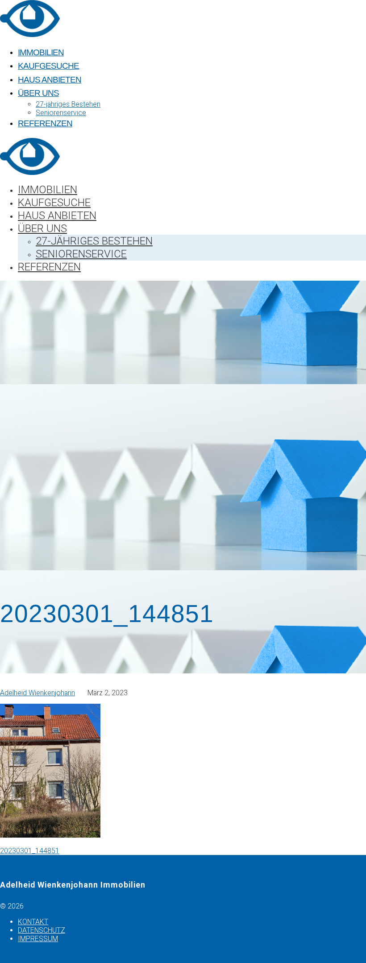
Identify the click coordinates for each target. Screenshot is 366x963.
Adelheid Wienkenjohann (37, 693)
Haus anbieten (49, 79)
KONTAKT (33, 921)
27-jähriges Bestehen (68, 104)
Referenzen (45, 123)
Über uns (38, 93)
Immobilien (41, 52)
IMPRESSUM (38, 938)
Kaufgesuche (48, 66)
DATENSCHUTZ (41, 930)
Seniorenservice (61, 112)
